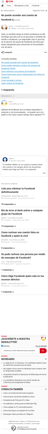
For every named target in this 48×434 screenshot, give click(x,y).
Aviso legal (36, 423)
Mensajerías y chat (21, 6)
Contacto (28, 423)
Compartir (8, 52)
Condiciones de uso (32, 421)
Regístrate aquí (14, 421)
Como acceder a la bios (11, 80)
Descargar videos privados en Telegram (18, 414)
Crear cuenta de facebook (12, 83)
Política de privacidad (16, 423)
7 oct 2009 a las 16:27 (16, 104)
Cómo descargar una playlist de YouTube (18, 411)
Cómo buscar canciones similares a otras (19, 397)
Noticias (6, 346)
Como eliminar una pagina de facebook (18, 71)
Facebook (35, 6)
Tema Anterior (9, 11)
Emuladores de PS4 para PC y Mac (16, 400)
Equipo (22, 421)
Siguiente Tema (38, 11)
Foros (9, 6)
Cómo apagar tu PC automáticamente (17, 407)
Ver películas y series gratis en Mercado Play (20, 404)
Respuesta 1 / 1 (7, 96)
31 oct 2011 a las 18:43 (25, 28)
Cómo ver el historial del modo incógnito (18, 393)
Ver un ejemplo (41, 346)
